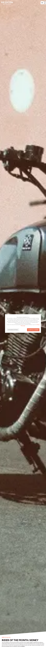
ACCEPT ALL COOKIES (33, 329)
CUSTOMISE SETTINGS (13, 329)
